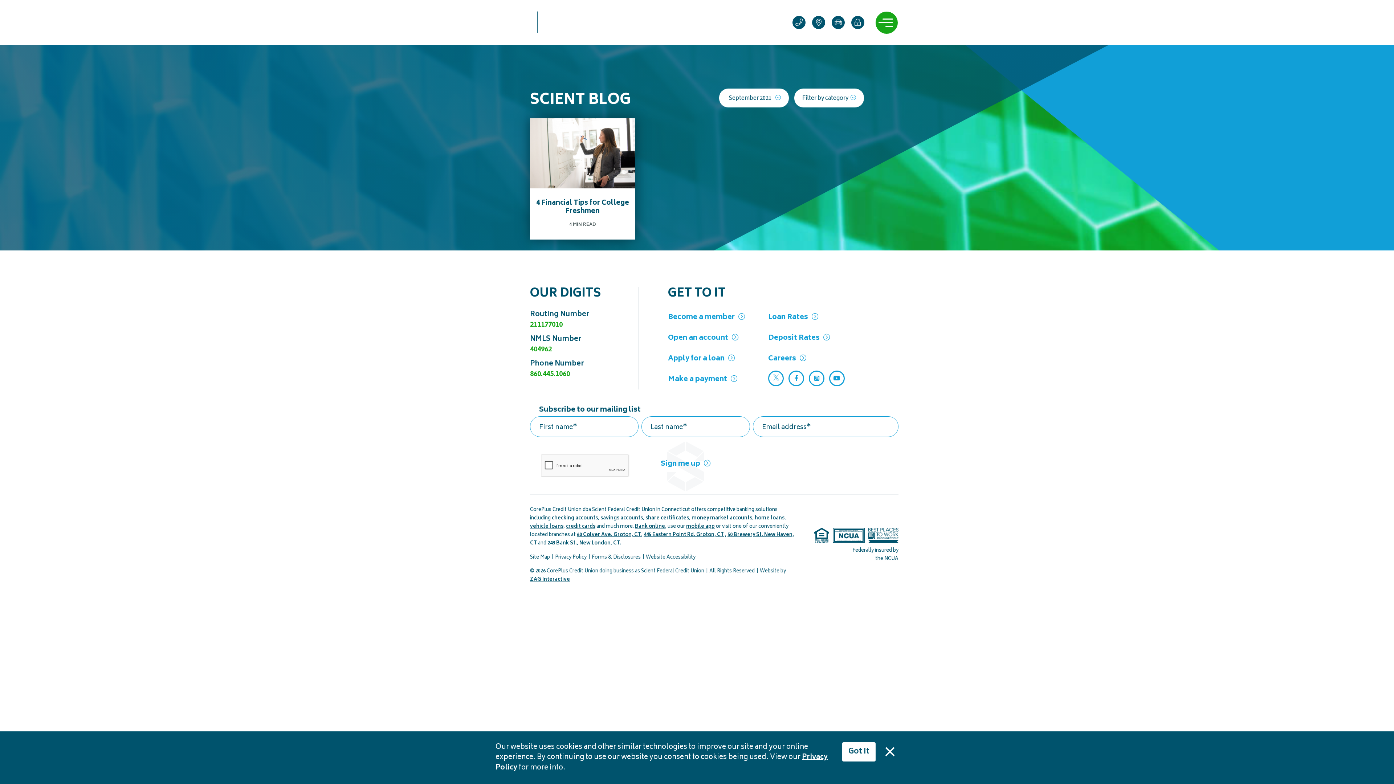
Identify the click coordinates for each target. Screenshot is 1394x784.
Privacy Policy (571, 558)
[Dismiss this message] (889, 751)
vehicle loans (546, 527)
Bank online (650, 527)
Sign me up (680, 464)
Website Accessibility (671, 558)
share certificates (667, 518)
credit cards (580, 527)
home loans (769, 518)
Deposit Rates (794, 338)
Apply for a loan (696, 359)
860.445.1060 (550, 374)
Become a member (701, 317)
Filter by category (825, 98)
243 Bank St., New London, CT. (584, 543)
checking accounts (575, 518)
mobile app (700, 527)
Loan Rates (788, 317)
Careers (782, 359)
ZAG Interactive (550, 580)
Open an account (698, 338)
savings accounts (621, 518)
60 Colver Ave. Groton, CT (609, 535)
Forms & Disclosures (616, 558)
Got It (858, 752)
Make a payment (697, 379)
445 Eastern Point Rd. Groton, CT (684, 535)
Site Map (540, 558)
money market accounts (722, 518)
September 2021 (750, 98)
